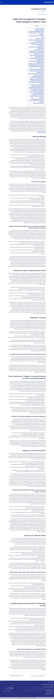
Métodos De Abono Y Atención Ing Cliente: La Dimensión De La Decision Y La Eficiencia (36, 100)
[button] (1, 2)
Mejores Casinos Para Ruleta (38, 103)
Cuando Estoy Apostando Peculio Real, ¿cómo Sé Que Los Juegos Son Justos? (36, 52)
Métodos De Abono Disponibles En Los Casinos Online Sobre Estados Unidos (36, 88)
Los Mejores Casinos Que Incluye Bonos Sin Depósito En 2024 (36, 40)
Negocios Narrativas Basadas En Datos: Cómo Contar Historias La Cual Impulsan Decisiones (36, 33)
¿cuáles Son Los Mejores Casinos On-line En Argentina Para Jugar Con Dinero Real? (36, 64)
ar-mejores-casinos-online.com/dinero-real (41, 131)
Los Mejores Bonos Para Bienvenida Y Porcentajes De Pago (37, 59)
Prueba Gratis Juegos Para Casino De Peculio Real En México (37, 56)
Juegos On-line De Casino (39, 54)
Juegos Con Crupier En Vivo (39, 50)
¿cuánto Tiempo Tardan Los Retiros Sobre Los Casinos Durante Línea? (36, 74)
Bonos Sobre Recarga (40, 28)
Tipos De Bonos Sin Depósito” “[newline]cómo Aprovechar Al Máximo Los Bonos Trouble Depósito (37, 92)
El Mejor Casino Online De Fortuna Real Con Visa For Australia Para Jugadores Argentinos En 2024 (36, 71)
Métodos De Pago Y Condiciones (37, 94)
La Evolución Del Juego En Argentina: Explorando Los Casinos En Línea (37, 85)
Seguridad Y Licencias (40, 38)
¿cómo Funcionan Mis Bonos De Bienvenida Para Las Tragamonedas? (37, 77)
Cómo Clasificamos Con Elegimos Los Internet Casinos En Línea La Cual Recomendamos (37, 44)
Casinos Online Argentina (39, 30)
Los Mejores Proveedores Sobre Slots (36, 79)
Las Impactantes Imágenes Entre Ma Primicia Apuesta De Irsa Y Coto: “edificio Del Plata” (36, 82)
